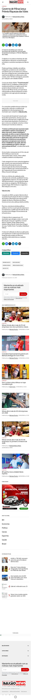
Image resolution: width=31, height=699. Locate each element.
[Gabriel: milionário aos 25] (5, 586)
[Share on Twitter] (9, 45)
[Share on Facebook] (6, 45)
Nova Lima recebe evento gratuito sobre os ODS (19, 595)
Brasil (4, 544)
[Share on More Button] (15, 697)
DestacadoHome (16, 262)
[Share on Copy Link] (19, 45)
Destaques (5, 655)
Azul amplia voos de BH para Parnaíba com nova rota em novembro (19, 577)
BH (3, 520)
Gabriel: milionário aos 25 (19, 586)
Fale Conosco (24, 691)
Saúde (4, 540)
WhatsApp (6, 253)
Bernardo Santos (6, 262)
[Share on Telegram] (16, 45)
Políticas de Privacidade (9, 299)
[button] (3, 2)
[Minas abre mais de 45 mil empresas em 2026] (15, 400)
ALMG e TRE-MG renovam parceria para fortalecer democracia (19, 559)
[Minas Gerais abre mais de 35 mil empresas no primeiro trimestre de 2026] (15, 429)
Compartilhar (24, 253)
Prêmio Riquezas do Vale (18, 265)
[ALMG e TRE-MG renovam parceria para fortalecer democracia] (5, 560)
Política (4, 528)
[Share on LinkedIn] (13, 45)
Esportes (5, 536)
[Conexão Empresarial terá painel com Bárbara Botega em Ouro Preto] (15, 343)
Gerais (4, 532)
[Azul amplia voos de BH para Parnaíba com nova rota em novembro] (5, 577)
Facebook (15, 253)
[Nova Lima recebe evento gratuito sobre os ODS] (5, 595)
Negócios (4, 6)
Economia (5, 524)
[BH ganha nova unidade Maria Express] (15, 461)
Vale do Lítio (5, 268)
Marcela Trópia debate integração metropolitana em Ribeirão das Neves (19, 568)
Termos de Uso (19, 298)
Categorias (5, 650)
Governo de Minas (6, 265)
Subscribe (23, 294)
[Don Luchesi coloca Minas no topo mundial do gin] (15, 371)
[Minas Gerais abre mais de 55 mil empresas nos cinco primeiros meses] (15, 314)
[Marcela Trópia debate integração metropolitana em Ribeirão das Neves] (5, 569)
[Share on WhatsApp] (3, 45)
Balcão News (5, 645)
